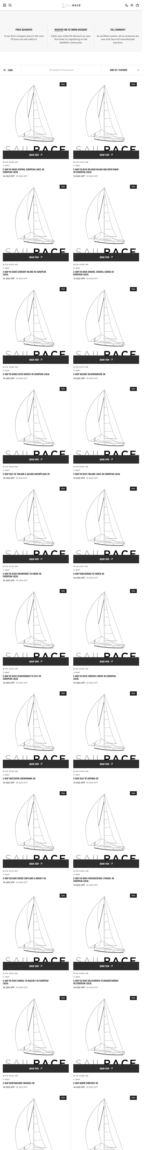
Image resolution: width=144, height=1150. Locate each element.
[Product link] (36, 129)
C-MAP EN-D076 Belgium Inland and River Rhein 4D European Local (96, 170)
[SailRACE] (71, 5)
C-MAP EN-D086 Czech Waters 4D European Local (26, 374)
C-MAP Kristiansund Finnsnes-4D (18, 1083)
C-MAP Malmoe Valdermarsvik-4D (89, 374)
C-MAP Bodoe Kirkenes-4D (85, 1083)
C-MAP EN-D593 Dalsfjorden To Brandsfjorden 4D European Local (95, 982)
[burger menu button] (4, 5)
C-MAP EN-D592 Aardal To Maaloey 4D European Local (26, 982)
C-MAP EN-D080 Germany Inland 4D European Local (24, 273)
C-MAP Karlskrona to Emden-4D (88, 573)
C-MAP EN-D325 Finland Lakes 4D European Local (96, 474)
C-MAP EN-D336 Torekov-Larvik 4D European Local (94, 677)
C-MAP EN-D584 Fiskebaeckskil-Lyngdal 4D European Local (93, 879)
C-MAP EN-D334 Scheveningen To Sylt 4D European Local (22, 677)
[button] (126, 5)
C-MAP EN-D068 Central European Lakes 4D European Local (23, 170)
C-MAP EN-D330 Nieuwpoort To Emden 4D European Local (22, 575)
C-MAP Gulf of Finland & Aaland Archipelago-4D (26, 474)
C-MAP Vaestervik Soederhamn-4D (19, 778)
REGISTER (59, 29)
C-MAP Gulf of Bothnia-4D (85, 778)
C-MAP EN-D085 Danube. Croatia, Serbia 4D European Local (93, 273)
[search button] (10, 5)
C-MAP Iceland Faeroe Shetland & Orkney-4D (24, 878)
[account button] (132, 5)
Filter (10, 70)
